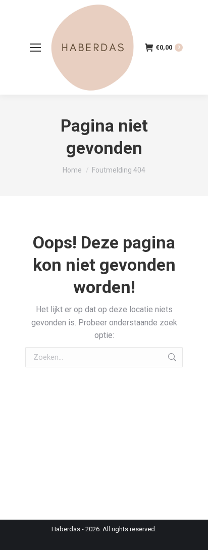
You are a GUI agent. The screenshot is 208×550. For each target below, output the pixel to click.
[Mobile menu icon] (35, 47)
